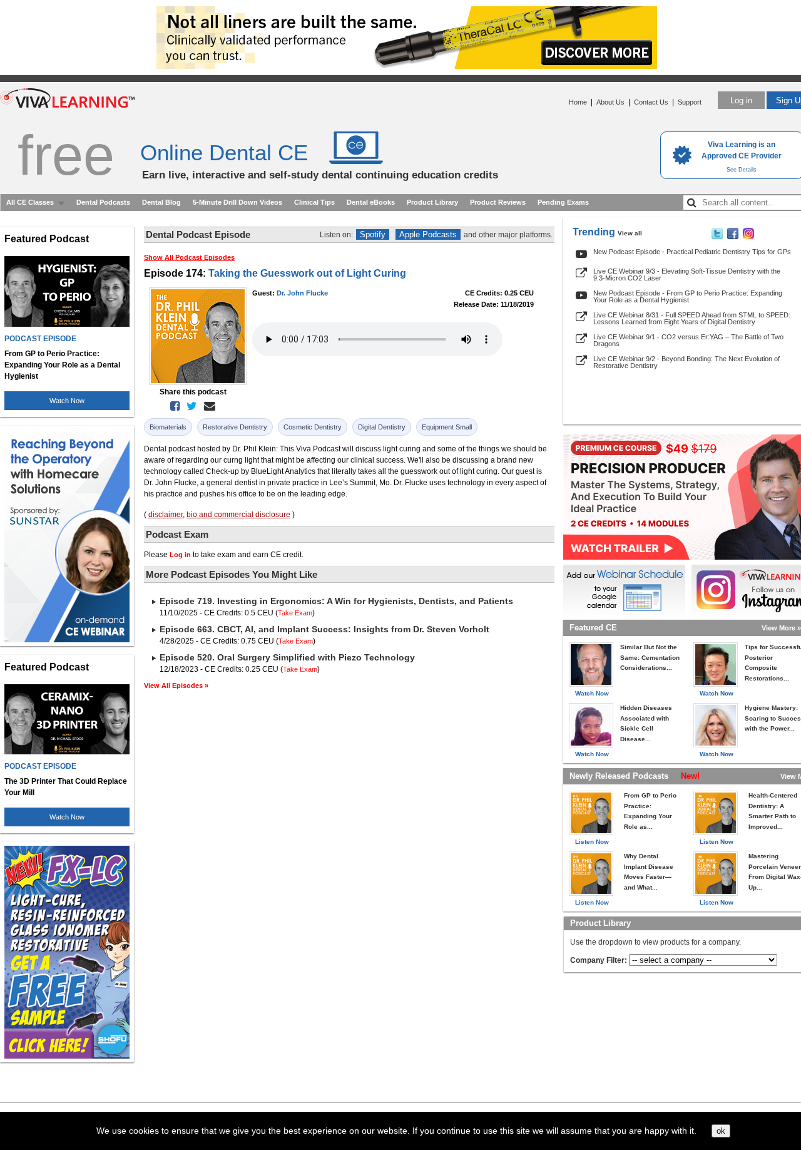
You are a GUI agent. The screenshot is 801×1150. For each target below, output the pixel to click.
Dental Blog (161, 202)
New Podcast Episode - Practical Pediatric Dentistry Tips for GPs (692, 251)
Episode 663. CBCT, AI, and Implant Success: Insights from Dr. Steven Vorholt (324, 629)
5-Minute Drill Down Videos (237, 202)
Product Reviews (498, 202)
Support (690, 102)
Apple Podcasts (428, 234)
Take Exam (295, 613)
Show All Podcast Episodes (189, 257)
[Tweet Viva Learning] (717, 236)
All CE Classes (30, 202)
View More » (781, 628)
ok (721, 1131)
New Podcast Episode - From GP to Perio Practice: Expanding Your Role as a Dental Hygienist (687, 296)
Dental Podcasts (103, 202)
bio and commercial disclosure (238, 514)
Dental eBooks (371, 202)
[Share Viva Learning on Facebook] (733, 236)
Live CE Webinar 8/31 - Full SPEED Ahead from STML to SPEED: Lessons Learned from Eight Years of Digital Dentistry (691, 318)
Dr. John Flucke (302, 293)
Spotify (372, 234)
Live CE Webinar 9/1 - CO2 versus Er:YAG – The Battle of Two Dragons (688, 340)
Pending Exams (563, 202)
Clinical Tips (314, 202)
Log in (741, 100)
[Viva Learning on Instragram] (748, 236)
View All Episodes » (176, 685)
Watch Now (66, 400)
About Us (610, 102)
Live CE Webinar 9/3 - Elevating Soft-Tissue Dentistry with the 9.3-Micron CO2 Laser (686, 274)
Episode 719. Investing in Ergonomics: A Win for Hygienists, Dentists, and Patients (336, 601)
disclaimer (165, 514)
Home (578, 102)
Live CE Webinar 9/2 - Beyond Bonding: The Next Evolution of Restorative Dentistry (686, 362)
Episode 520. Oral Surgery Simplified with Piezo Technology (287, 657)
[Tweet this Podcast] (189, 406)
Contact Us (651, 102)
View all (630, 233)
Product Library (432, 202)
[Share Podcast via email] (207, 406)
